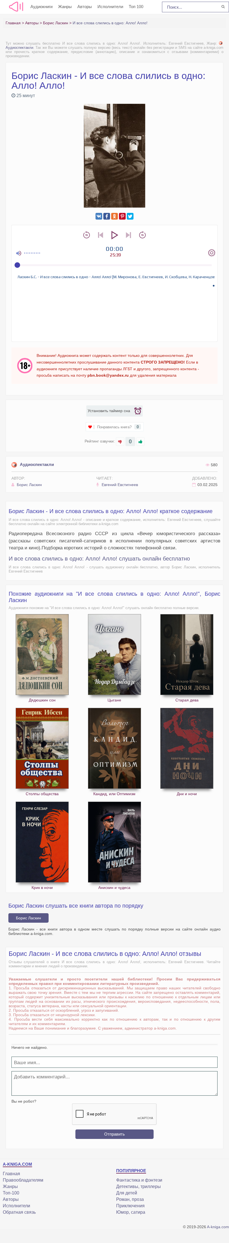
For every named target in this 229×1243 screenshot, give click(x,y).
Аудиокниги (41, 6)
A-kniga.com (218, 1227)
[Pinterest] (122, 216)
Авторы (84, 6)
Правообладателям (23, 1180)
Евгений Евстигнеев (119, 484)
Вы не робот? (23, 1101)
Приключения (130, 1205)
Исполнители (110, 6)
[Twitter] (130, 216)
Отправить (114, 1134)
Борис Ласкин (29, 484)
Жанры (65, 6)
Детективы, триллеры (138, 1186)
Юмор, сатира (130, 1212)
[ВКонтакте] (99, 216)
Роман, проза (130, 1199)
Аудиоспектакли (37, 464)
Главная (11, 1173)
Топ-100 (11, 1193)
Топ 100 (136, 6)
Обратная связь (19, 1212)
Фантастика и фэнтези (139, 1180)
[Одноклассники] (114, 216)
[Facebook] (106, 216)
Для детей (126, 1193)
